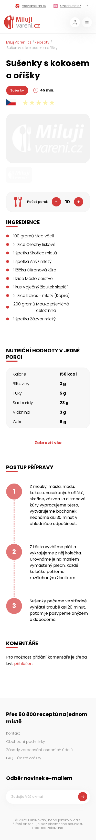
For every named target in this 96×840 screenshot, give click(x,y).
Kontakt (13, 733)
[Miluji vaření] (22, 22)
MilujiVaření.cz (18, 42)
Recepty (42, 42)
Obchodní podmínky (25, 741)
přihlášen (23, 664)
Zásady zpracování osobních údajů (39, 749)
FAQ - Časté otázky (23, 758)
